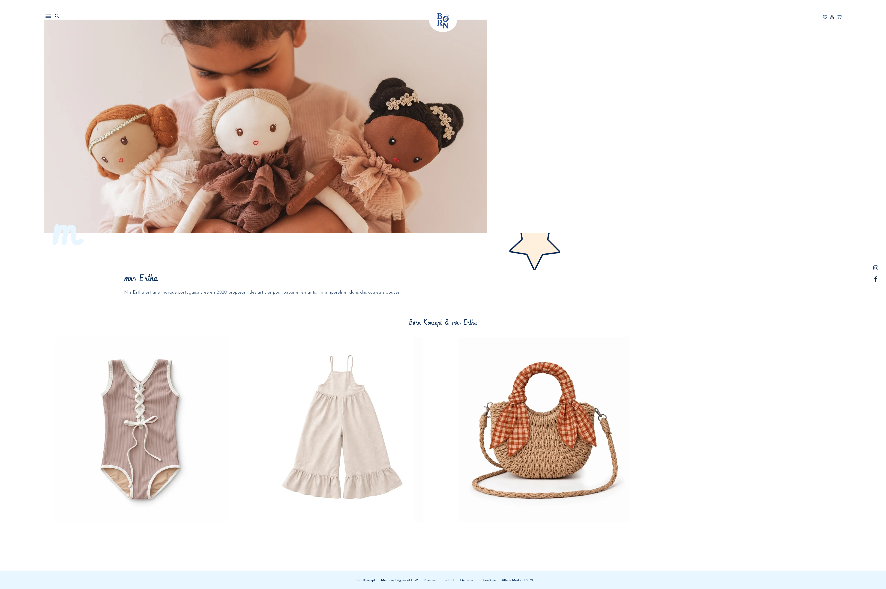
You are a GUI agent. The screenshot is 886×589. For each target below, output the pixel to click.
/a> (875, 268)
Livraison (466, 580)
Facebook (875, 279)
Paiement (430, 580)
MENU (72, 15)
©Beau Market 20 (514, 580)
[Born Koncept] (443, 20)
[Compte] (832, 17)
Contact (449, 580)
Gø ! (141, 416)
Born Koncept (365, 580)
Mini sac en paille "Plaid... (543, 389)
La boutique (487, 580)
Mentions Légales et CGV (399, 580)
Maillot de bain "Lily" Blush (141, 389)
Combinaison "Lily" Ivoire (342, 389)
